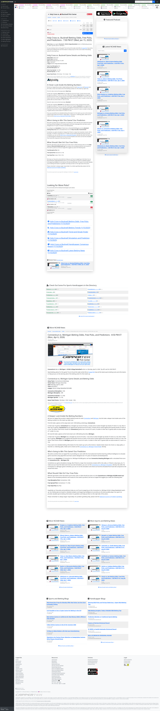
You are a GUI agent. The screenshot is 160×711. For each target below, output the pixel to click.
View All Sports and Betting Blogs (66, 645)
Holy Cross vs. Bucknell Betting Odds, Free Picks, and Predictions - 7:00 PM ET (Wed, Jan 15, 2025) (75, 263)
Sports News (5, 16)
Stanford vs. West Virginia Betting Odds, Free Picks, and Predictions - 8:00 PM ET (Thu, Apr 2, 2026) (72, 547)
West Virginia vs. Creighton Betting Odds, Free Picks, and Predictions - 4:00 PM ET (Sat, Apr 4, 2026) (111, 96)
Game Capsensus (6, 37)
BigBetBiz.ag (72, 76)
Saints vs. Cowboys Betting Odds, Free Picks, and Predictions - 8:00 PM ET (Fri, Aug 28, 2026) (113, 568)
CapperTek (49, 17)
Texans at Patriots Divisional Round (99, 623)
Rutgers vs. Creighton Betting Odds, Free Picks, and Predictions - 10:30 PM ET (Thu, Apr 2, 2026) (72, 526)
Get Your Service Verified (57, 665)
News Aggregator (6, 39)
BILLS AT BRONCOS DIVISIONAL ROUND (100, 635)
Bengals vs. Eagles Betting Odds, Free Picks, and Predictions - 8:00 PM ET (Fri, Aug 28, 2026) (113, 537)
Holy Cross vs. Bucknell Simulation (68, 135)
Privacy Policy (127, 661)
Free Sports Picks (56, 676)
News (79, 20)
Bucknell (87, 87)
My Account (5, 6)
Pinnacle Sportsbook (93, 659)
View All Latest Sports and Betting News (107, 587)
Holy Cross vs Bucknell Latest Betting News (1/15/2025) (66, 251)
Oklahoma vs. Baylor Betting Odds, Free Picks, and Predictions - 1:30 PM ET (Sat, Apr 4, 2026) (111, 147)
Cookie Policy (127, 662)
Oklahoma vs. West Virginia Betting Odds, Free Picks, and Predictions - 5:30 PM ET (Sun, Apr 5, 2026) (110, 63)
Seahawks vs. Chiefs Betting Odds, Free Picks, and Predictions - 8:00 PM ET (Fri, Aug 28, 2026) (113, 547)
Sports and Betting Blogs (57, 670)
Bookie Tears (6, 27)
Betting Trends (5, 32)
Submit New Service (56, 667)
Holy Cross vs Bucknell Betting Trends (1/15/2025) (70, 227)
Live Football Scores (92, 662)
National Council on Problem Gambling (56, 167)
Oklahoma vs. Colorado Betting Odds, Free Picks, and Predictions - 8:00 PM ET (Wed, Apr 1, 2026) (72, 578)
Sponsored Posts (56, 664)
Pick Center (5, 12)
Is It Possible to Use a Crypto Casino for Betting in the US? (64, 610)
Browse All (5, 46)
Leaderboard (5, 20)
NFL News (103, 531)
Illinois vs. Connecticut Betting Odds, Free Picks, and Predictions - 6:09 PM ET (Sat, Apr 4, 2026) (110, 130)
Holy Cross (79, 87)
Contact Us (18, 683)
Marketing (54, 661)
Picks (50, 20)
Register (2, 709)
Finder (60, 20)
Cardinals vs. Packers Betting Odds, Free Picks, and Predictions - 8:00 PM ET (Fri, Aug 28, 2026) (113, 557)
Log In (7, 709)
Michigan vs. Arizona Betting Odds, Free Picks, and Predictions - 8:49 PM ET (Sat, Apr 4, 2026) (111, 114)
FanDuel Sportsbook (93, 661)
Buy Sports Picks (19, 680)
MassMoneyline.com (93, 607)
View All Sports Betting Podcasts (112, 38)
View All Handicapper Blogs (107, 642)
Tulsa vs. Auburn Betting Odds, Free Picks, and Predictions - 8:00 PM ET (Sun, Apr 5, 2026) (111, 79)
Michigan (96, 418)
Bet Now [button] (90, 14)
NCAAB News (60, 260)
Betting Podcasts (6, 41)
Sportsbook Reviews (7, 26)
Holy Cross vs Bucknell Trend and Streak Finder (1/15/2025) (68, 233)
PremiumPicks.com (68, 402)
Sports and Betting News (56, 331)
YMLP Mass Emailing (56, 679)
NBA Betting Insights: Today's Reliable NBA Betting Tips (104, 610)
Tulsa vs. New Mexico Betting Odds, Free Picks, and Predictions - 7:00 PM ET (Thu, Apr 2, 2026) (72, 557)
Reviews (17, 667)
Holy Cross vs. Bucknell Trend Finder (62, 116)
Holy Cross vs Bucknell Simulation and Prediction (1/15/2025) (69, 239)
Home (17, 659)
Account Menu (6, 8)
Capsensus (73, 20)
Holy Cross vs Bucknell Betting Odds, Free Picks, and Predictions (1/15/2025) (68, 222)
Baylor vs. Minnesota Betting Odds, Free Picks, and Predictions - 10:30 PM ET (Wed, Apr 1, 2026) (72, 568)
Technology (54, 659)
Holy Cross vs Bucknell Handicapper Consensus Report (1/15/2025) (68, 245)
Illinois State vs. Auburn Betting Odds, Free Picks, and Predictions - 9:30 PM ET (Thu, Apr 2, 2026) (72, 537)
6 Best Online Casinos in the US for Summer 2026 (61, 625)
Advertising (54, 662)
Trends (55, 20)
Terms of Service (128, 659)
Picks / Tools (87, 33)
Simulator (67, 20)
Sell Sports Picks (19, 682)
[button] (157, 1)
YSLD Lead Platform (56, 677)
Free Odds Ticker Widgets (58, 674)
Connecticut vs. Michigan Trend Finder (90, 447)
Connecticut (87, 418)
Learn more (76, 172)
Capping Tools (19, 668)
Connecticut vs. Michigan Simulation (102, 465)
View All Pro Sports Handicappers (87, 316)
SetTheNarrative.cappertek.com (95, 619)
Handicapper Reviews (8, 24)
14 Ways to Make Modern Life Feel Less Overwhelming (63, 631)
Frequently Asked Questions (58, 673)
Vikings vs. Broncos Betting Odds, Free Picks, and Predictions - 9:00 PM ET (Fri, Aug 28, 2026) (113, 526)
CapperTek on (55, 680)
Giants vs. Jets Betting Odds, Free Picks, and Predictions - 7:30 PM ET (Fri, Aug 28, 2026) (113, 578)
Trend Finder (5, 34)
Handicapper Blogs (56, 671)
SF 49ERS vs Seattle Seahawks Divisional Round (102, 629)
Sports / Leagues (6, 14)
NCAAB (59, 17)
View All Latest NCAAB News (66, 587)
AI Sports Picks (91, 664)
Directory (4, 22)
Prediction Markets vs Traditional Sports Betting (102, 617)
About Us (18, 679)
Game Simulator (6, 35)
